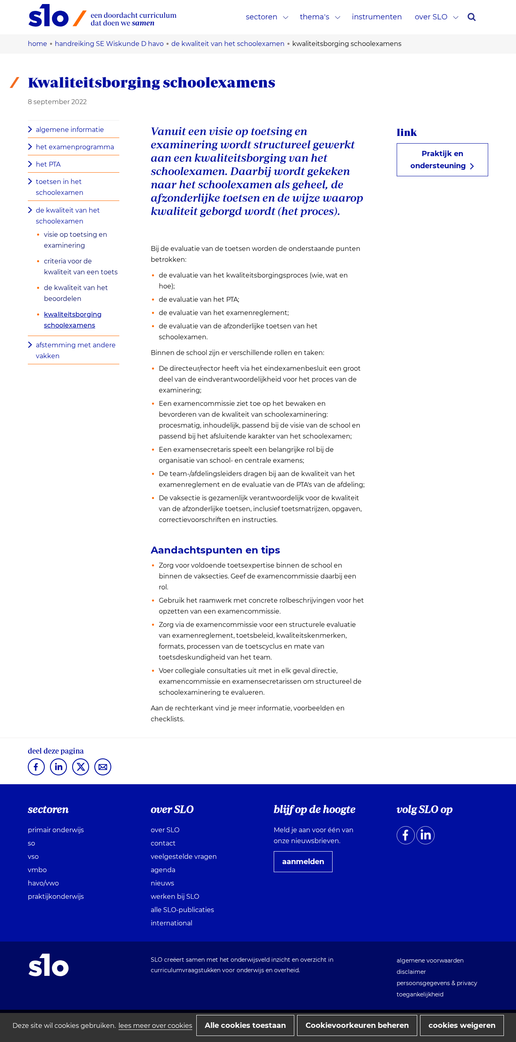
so (31, 843)
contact (163, 843)
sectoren (261, 17)
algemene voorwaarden (430, 960)
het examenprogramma (75, 147)
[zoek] (472, 17)
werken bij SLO (175, 896)
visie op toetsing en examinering (75, 240)
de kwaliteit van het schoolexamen (68, 216)
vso (33, 856)
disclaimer (411, 971)
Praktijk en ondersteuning (441, 162)
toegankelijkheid (420, 994)
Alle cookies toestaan (245, 1025)
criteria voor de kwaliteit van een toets (81, 266)
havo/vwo (43, 883)
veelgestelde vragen (184, 856)
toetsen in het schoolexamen (59, 187)
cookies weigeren (462, 1025)
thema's (314, 17)
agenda (163, 870)
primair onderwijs (56, 830)
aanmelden (306, 864)
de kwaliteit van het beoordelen (76, 293)
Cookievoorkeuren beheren (357, 1025)
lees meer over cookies (155, 1025)
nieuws (162, 883)
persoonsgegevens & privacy (437, 983)
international (171, 923)
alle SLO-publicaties (182, 910)
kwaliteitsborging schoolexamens (73, 320)
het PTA (48, 164)
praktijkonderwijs (56, 896)
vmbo (37, 870)
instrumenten (377, 17)
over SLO (431, 17)
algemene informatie (70, 130)
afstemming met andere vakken (76, 350)
